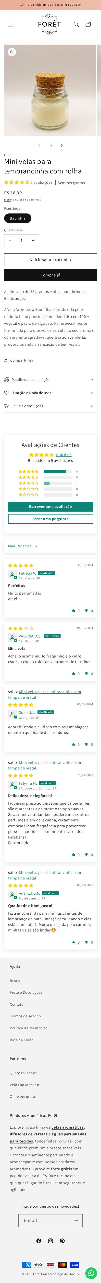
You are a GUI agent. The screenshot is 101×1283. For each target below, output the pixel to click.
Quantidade (13, 230)
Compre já (50, 275)
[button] (11, 24)
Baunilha (18, 218)
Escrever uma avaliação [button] (50, 506)
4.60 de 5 (64, 454)
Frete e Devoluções (26, 992)
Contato (17, 1004)
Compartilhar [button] (21, 360)
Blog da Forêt (21, 1039)
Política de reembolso (29, 1027)
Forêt (37, 1274)
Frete (7, 199)
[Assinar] (76, 1220)
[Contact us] (91, 1273)
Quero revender (23, 1072)
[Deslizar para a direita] (61, 145)
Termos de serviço (25, 1015)
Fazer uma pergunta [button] (50, 518)
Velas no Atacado (24, 1084)
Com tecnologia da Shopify (60, 1274)
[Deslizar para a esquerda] (39, 145)
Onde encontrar (23, 1096)
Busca (15, 980)
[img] (21, 565)
